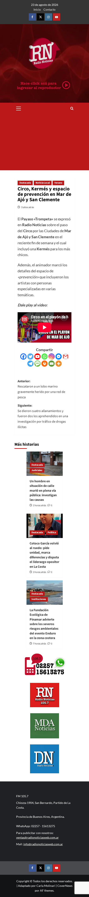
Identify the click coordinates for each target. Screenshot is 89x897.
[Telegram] (30, 363)
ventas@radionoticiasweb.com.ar (37, 837)
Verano (58, 183)
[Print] (44, 363)
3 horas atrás (39, 572)
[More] (58, 363)
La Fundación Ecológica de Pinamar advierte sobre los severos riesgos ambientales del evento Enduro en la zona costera (44, 624)
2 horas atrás (39, 505)
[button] (18, 108)
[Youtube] (37, 356)
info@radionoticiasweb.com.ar (43, 844)
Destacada (25, 183)
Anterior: (41, 389)
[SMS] (37, 363)
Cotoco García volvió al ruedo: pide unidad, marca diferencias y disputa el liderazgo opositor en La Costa (44, 555)
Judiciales (36, 470)
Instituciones (38, 599)
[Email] (51, 363)
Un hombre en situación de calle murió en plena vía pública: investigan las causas (43, 490)
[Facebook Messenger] (58, 356)
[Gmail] (66, 356)
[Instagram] (51, 356)
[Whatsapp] (44, 356)
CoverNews (64, 885)
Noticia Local (43, 183)
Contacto (49, 9)
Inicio (37, 9)
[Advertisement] (44, 142)
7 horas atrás (39, 643)
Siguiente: (43, 416)
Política (52, 532)
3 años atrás (27, 207)
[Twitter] (30, 356)
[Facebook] (23, 356)
